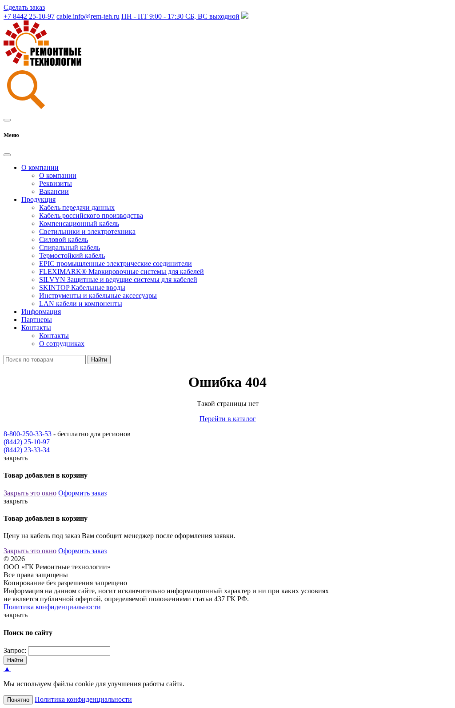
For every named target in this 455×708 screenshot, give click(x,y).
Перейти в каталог (228, 418)
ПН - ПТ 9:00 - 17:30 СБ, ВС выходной (180, 16)
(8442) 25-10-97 (27, 442)
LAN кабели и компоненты (80, 303)
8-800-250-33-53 (28, 434)
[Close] (7, 154)
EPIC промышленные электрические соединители (115, 263)
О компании (57, 175)
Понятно (18, 699)
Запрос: (15, 650)
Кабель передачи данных (77, 207)
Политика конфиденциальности (52, 607)
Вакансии (54, 191)
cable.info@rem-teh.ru (88, 16)
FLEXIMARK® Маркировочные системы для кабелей (121, 271)
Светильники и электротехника (87, 231)
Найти (99, 359)
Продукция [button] (38, 199)
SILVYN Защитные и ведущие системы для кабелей (118, 279)
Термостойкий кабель (72, 255)
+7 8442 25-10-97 (29, 16)
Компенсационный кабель (79, 223)
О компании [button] (40, 167)
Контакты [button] (36, 327)
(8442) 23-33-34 (27, 450)
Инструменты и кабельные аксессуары (98, 295)
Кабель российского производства (91, 215)
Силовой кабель (63, 239)
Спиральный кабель (69, 247)
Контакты (54, 335)
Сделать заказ (24, 7)
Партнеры (36, 319)
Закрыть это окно (30, 493)
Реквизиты (55, 183)
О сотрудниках (61, 343)
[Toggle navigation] (7, 120)
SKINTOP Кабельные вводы (82, 287)
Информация (41, 311)
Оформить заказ (82, 493)
